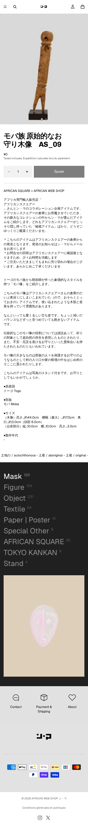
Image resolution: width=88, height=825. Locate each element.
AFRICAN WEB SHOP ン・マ (49, 798)
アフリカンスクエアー (19, 204)
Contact (16, 707)
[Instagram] (40, 817)
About (72, 707)
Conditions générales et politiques (44, 808)
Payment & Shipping (44, 709)
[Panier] (83, 7)
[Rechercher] (15, 7)
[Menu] (5, 7)
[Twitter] (48, 817)
